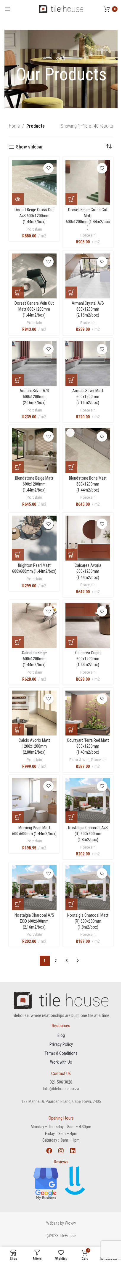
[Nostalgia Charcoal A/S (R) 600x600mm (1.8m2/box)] (87, 800)
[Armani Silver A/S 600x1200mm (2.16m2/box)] (34, 363)
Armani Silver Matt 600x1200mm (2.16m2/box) (87, 396)
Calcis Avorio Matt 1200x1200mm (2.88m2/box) (34, 746)
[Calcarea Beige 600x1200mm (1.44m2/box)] (34, 625)
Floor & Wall (79, 759)
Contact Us (61, 1073)
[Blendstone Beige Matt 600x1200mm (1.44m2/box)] (34, 450)
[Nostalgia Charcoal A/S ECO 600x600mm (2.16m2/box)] (34, 887)
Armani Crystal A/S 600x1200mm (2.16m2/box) (88, 309)
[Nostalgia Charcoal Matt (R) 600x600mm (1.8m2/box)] (87, 887)
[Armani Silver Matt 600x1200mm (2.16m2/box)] (87, 363)
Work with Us (61, 1062)
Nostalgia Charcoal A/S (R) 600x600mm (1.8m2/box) (88, 833)
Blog (61, 1035)
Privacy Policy (61, 1044)
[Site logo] (61, 8)
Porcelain (34, 229)
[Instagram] (61, 1151)
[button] (18, 199)
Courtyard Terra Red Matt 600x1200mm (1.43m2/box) (88, 746)
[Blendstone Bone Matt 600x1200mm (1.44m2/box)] (87, 450)
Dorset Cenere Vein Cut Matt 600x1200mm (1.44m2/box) (34, 309)
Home (14, 126)
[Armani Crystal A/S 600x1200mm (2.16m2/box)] (87, 275)
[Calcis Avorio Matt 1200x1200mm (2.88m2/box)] (34, 713)
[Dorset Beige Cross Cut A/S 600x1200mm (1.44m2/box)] (34, 182)
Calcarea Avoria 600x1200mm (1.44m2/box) (88, 571)
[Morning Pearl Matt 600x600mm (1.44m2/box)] (34, 800)
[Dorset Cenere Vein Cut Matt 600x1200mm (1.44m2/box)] (34, 275)
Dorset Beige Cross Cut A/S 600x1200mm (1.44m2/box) (34, 215)
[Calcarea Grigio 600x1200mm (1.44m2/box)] (87, 625)
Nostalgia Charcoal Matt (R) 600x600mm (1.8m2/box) (87, 921)
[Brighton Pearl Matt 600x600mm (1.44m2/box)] (34, 538)
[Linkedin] (73, 1151)
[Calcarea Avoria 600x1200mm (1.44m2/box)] (87, 538)
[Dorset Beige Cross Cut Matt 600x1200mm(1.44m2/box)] (87, 182)
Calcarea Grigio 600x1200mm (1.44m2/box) (88, 658)
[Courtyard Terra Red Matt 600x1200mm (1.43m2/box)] (87, 713)
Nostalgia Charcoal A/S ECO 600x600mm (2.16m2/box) (34, 921)
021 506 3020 (61, 1082)
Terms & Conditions (61, 1053)
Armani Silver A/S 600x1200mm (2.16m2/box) (34, 396)
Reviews (61, 1162)
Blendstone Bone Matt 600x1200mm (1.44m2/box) (88, 484)
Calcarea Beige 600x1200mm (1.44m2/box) (34, 658)
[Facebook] (49, 1151)
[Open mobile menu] (7, 9)
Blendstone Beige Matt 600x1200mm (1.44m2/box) (34, 484)
